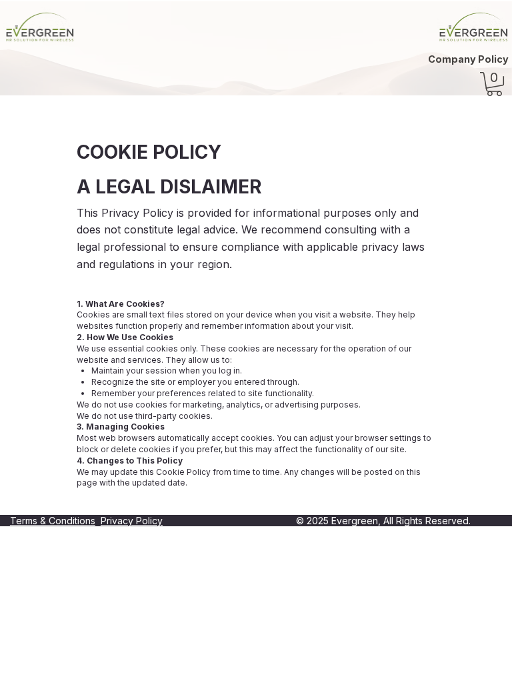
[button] (494, 84)
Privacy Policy (132, 520)
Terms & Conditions (52, 520)
